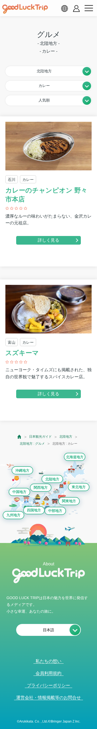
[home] (25, 9)
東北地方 (79, 487)
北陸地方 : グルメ (32, 444)
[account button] (76, 8)
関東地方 (69, 501)
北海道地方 (75, 457)
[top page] (20, 437)
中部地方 (55, 511)
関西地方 (41, 487)
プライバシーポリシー (48, 685)
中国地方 (19, 492)
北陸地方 (65, 436)
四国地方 (34, 510)
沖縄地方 (22, 470)
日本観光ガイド (40, 436)
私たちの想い (48, 661)
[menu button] (88, 8)
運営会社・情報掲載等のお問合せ (48, 697)
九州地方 (13, 515)
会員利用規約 (48, 673)
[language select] (64, 8)
